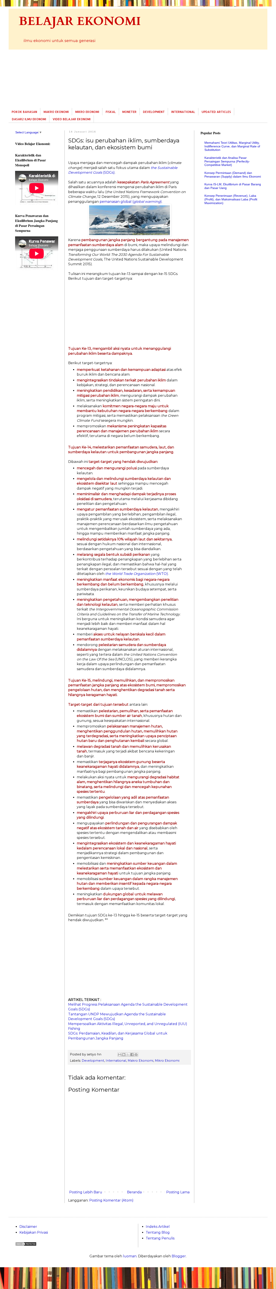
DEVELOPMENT (154, 112)
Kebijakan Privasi (33, 1232)
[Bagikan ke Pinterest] (136, 1054)
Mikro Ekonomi (167, 1061)
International (116, 1061)
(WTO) (136, 574)
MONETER (129, 112)
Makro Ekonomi (140, 1061)
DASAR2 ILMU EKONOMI (29, 119)
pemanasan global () (131, 202)
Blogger (179, 1256)
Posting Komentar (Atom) (111, 1200)
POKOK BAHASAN (24, 112)
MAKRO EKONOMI (56, 112)
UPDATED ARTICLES (216, 112)
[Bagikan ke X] (128, 1054)
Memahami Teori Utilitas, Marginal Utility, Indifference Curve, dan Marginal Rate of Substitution (232, 146)
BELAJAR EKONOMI (80, 21)
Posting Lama (178, 1192)
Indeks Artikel (158, 1227)
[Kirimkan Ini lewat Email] (120, 1054)
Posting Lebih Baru (85, 1192)
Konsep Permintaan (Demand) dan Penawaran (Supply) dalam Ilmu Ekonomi (232, 174)
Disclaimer (28, 1227)
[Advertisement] (138, 79)
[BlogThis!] (124, 1054)
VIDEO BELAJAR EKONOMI (72, 119)
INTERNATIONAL (183, 112)
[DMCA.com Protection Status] (26, 1245)
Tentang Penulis (160, 1238)
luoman (129, 1256)
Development (93, 1061)
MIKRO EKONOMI (87, 112)
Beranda (134, 1192)
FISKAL (111, 112)
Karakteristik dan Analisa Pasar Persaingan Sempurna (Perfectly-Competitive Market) (227, 161)
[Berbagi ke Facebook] (132, 1054)
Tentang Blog (158, 1232)
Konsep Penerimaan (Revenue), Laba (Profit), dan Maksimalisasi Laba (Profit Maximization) (230, 199)
